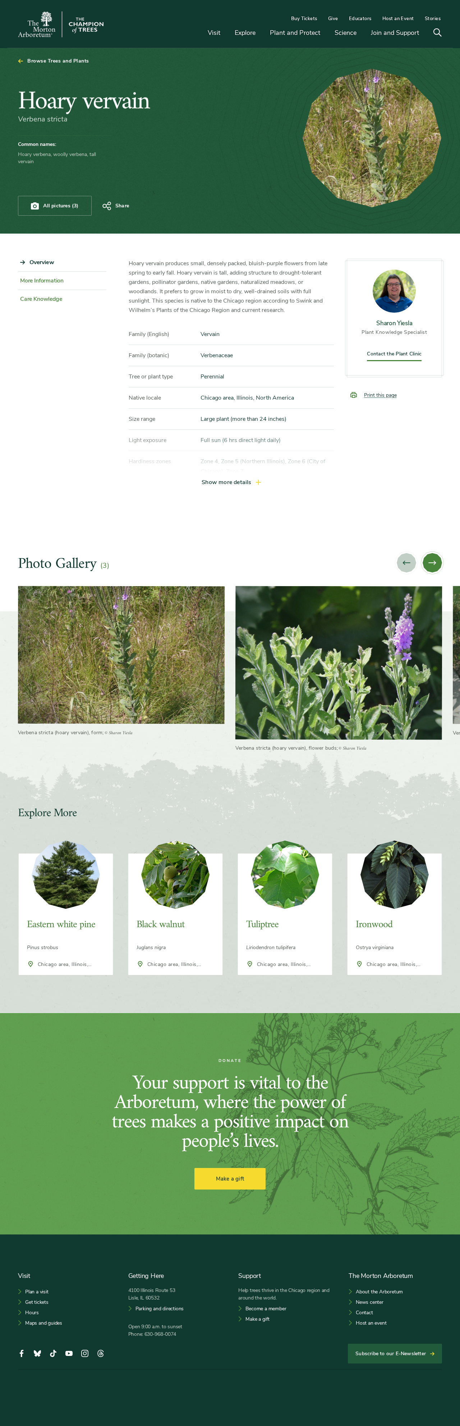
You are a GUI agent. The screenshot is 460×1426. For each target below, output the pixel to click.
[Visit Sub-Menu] (226, 33)
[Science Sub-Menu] (362, 33)
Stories (433, 18)
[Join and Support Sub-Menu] (424, 33)
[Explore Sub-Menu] (261, 33)
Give (333, 18)
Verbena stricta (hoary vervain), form (60, 732)
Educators (360, 18)
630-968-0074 (160, 1334)
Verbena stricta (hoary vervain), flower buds (286, 748)
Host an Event (398, 18)
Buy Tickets (304, 18)
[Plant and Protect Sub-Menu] (326, 33)
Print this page (380, 395)
